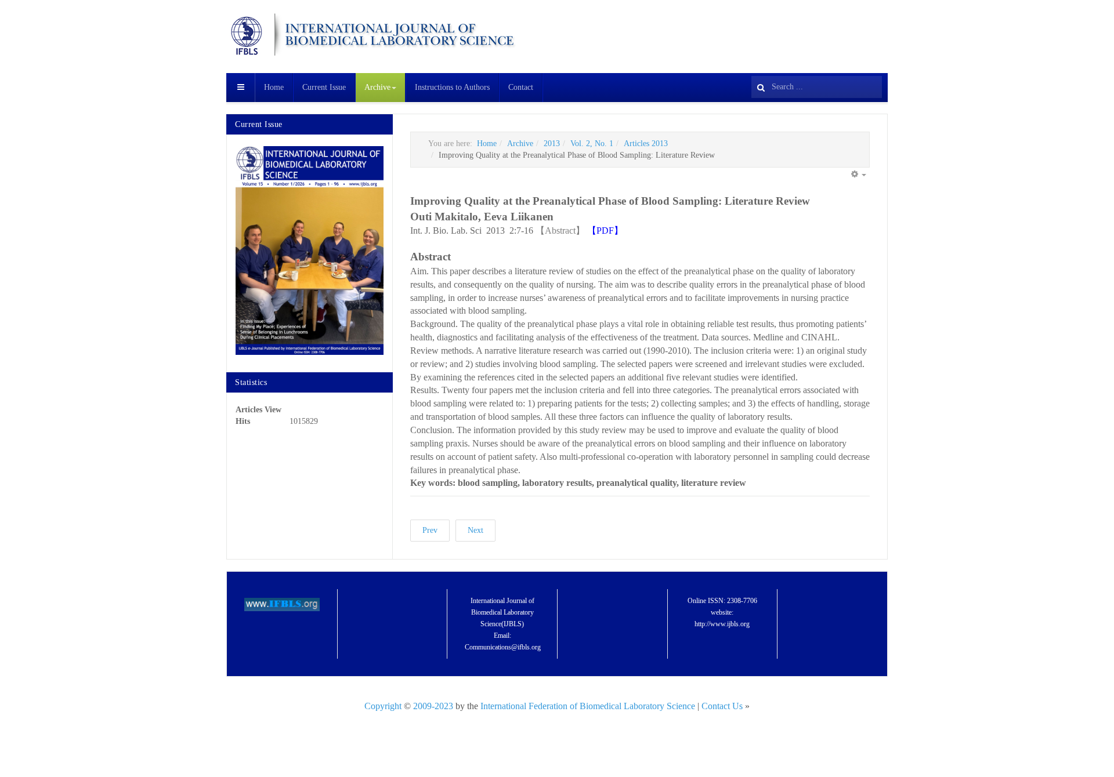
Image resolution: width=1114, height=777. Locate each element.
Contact (520, 87)
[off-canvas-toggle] (240, 87)
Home (274, 87)
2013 (552, 143)
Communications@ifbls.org (503, 647)
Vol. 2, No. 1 (591, 143)
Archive (377, 87)
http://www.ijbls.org (722, 624)
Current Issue (324, 87)
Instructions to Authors (452, 87)
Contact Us (723, 706)
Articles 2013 (646, 143)
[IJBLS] (371, 35)
